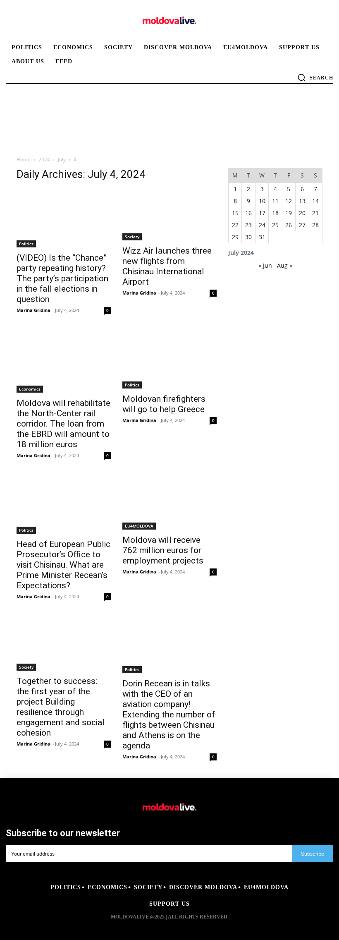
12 (288, 201)
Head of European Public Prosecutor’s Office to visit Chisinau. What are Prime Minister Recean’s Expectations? (63, 564)
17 (262, 213)
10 (262, 201)
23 (248, 225)
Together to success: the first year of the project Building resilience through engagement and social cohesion (61, 707)
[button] (315, 77)
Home (24, 159)
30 (248, 237)
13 (302, 201)
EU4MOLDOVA (139, 526)
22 (235, 225)
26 (288, 225)
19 (288, 213)
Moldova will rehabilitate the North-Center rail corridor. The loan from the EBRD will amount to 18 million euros (63, 423)
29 (235, 237)
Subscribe (312, 854)
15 (235, 213)
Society (132, 237)
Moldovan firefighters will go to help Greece (163, 404)
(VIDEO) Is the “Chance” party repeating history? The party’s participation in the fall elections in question (62, 278)
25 (275, 225)
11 (275, 201)
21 (315, 213)
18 (275, 213)
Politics (26, 244)
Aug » (284, 265)
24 (262, 225)
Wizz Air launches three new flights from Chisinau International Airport (167, 266)
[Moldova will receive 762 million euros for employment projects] (169, 503)
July (62, 159)
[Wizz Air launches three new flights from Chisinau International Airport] (169, 215)
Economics (30, 389)
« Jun (265, 265)
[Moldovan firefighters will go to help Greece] (169, 359)
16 (248, 213)
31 (262, 237)
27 (302, 225)
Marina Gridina (33, 310)
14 (315, 201)
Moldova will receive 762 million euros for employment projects (162, 550)
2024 (44, 159)
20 (302, 213)
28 (315, 225)
